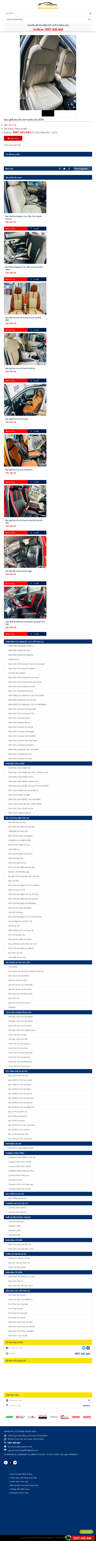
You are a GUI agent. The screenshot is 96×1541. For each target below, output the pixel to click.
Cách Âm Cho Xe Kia (17, 1034)
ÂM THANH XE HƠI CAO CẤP (18, 962)
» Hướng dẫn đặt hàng (19, 1489)
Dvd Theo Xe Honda (17, 1317)
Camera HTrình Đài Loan (18, 1175)
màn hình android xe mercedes (22, 709)
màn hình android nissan (19, 722)
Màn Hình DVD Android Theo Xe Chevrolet (26, 664)
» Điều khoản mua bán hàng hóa (23, 1485)
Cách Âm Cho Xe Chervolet (20, 1052)
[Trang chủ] (48, 6)
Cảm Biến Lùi (14, 849)
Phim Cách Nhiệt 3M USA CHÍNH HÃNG (25, 804)
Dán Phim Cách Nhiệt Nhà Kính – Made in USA (28, 772)
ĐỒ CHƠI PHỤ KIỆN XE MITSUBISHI (22, 903)
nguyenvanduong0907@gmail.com (23, 1450)
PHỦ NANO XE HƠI (13, 1143)
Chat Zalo (86, 1532)
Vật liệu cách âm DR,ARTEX (20, 1021)
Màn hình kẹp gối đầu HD (19, 1244)
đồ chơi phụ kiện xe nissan (20, 908)
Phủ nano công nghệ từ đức (21, 1148)
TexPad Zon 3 (14, 659)
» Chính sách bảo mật (18, 1481)
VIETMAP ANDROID (16, 1221)
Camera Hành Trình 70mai (19, 1166)
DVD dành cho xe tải (17, 1335)
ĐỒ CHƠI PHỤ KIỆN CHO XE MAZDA (23, 899)
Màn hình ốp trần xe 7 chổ (20, 1285)
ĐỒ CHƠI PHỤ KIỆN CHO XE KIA (21, 867)
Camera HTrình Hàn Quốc (19, 1189)
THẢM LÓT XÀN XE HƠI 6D (19, 1258)
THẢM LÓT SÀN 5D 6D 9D (16, 1254)
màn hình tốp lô (15, 1281)
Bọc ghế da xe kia (16, 1120)
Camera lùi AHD (15, 1180)
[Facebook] (59, 169)
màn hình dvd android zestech (21, 668)
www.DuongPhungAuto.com (20, 1446)
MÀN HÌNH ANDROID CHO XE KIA (22, 700)
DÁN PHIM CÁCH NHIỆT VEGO (21, 777)
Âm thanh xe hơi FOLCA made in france (26, 971)
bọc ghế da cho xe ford (19, 1129)
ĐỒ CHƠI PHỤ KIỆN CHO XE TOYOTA (23, 894)
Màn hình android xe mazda (21, 745)
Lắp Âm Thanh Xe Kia (17, 980)
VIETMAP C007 (14, 1235)
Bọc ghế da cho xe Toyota (17, 419)
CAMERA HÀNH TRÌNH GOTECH (21, 1171)
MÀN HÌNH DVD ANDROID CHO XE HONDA (26, 695)
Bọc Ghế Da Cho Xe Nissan (20, 1089)
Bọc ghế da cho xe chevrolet (21, 1125)
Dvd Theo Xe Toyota (17, 1295)
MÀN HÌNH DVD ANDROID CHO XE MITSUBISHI (27, 704)
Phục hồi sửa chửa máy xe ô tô (22, 944)
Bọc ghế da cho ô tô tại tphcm (19, 469)
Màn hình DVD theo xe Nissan (21, 1331)
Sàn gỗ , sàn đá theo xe (19, 1262)
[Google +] (69, 169)
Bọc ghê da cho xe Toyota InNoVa (20, 368)
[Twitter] (64, 169)
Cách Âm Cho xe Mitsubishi (20, 1061)
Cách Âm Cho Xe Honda (19, 1066)
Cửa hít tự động (15, 912)
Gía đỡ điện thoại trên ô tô (20, 921)
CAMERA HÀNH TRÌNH (15, 1153)
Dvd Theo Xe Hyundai (17, 1313)
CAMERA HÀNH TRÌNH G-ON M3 (21, 1157)
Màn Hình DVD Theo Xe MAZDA (21, 1326)
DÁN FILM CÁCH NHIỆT (15, 763)
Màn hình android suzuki (19, 718)
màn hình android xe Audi (19, 754)
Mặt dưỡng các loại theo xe (21, 930)
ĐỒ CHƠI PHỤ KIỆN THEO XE (17, 818)
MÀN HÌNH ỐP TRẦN (14, 1272)
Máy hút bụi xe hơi (16, 890)
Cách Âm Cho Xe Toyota (19, 1043)
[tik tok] (10, 1462)
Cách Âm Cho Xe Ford (18, 1048)
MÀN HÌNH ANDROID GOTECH (21, 646)
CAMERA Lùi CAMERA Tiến (19, 840)
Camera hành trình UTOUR (19, 1162)
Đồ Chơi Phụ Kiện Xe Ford (19, 844)
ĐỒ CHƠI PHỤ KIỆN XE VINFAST (21, 948)
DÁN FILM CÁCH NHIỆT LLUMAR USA (23, 781)
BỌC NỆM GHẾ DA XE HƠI (17, 1071)
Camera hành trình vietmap (20, 1184)
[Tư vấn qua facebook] (88, 1348)
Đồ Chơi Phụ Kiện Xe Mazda (20, 835)
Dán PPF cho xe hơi (17, 822)
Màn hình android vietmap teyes (22, 740)
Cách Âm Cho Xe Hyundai (19, 1025)
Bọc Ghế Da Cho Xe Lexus (19, 1084)
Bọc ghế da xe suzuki (17, 1116)
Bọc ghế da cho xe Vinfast (20, 1080)
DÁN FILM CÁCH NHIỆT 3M (19, 768)
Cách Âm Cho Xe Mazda (19, 1057)
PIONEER (12, 1007)
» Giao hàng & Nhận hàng (20, 1474)
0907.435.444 (82, 1538)
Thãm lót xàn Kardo (17, 1267)
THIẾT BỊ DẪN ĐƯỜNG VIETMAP (18, 1217)
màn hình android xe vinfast (20, 727)
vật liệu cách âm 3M (17, 1039)
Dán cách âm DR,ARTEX (18, 975)
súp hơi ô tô (13, 998)
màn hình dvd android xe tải (21, 713)
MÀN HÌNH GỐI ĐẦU (14, 1240)
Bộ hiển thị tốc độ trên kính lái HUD (23, 876)
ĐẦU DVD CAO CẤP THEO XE (18, 1290)
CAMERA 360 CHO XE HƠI (17, 1203)
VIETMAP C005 (14, 1226)
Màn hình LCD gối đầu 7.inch (21, 1249)
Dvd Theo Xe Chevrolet (18, 1304)
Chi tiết (36, 229)
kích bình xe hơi (15, 953)
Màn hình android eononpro (20, 691)
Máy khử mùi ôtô (15, 858)
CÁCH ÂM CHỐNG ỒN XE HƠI (18, 1012)
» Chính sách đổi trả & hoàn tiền (23, 1477)
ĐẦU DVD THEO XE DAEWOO (20, 1299)
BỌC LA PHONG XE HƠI (18, 1075)
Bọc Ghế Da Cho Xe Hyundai (21, 1098)
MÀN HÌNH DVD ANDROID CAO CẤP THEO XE (25, 641)
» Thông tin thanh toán (19, 1492)
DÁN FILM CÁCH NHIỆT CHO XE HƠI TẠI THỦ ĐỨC (28, 786)
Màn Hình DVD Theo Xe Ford (20, 1322)
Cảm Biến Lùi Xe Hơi (17, 957)
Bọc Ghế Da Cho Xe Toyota (20, 1138)
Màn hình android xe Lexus (20, 758)
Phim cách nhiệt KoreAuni (19, 813)
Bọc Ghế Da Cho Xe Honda (20, 1093)
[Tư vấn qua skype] (84, 1348)
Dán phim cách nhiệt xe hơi (20, 808)
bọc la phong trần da (17, 1111)
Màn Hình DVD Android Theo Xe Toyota (25, 682)
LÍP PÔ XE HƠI (14, 926)
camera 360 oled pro (17, 1212)
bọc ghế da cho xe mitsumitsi (21, 1107)
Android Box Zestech (17, 673)
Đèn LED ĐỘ (13, 880)
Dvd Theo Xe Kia (15, 1308)
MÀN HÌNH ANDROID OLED (19, 650)
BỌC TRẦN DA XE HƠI (15, 1194)
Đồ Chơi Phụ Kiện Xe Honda (20, 853)
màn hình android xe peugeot (21, 731)
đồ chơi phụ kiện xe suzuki (20, 939)
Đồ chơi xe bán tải (16, 935)
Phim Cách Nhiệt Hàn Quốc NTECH (23, 790)
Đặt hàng (13, 138)
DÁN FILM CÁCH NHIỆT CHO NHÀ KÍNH (24, 799)
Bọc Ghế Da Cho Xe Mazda (20, 1102)
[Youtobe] (15, 1462)
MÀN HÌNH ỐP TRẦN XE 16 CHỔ (21, 1276)
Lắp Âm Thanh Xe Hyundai (20, 989)
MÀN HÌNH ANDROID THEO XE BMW (23, 749)
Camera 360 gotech (17, 1207)
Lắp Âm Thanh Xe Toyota (19, 1002)
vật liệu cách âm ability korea (21, 1030)
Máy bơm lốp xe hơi (17, 862)
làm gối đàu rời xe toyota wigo (19, 571)
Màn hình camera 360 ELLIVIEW (22, 736)
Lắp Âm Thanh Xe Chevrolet (20, 984)
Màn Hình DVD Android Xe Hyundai (23, 677)
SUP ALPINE (13, 966)
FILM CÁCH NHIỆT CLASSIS (19, 795)
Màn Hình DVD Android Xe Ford (21, 686)
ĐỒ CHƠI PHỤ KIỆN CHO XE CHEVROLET (25, 917)
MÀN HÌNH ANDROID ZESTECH (20, 655)
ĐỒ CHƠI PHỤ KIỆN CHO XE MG (21, 826)
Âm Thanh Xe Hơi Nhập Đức (20, 993)
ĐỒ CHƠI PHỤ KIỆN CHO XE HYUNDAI (23, 885)
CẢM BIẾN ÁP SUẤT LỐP (18, 831)
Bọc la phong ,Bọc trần (18, 1134)
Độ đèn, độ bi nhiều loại (19, 871)
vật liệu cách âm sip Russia (20, 1016)
